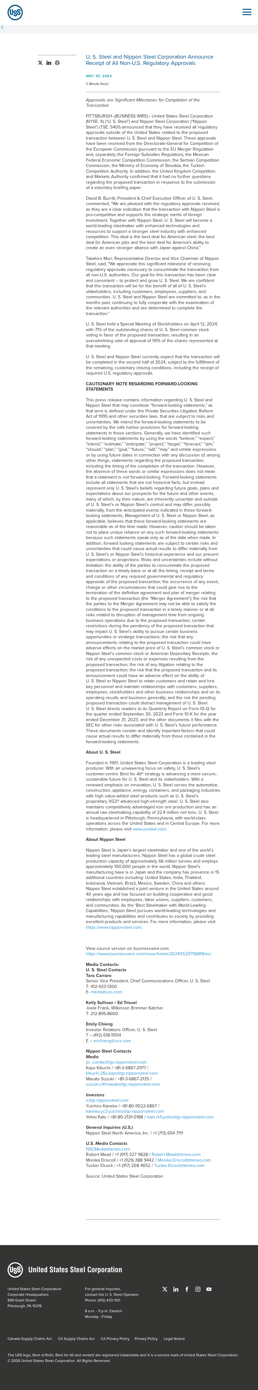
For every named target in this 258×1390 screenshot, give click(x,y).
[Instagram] (198, 1288)
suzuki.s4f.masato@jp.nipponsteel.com (123, 1084)
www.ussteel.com (149, 829)
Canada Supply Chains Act (30, 1338)
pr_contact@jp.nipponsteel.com (116, 1062)
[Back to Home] (13, 12)
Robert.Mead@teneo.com (176, 1154)
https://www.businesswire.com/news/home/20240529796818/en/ (148, 954)
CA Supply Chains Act (76, 1338)
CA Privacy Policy (115, 1338)
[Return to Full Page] (2, 28)
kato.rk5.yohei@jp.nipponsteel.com (180, 1117)
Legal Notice (174, 1338)
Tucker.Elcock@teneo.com (179, 1165)
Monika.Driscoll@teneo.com (184, 1160)
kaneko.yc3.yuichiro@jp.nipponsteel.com (125, 1111)
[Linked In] (47, 63)
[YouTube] (208, 1288)
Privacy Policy (146, 1338)
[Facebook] (187, 1288)
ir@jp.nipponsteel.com (107, 1100)
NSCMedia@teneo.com (108, 1149)
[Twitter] (40, 63)
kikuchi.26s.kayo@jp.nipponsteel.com (122, 1073)
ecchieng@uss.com (112, 1040)
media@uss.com (106, 992)
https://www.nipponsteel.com (113, 927)
